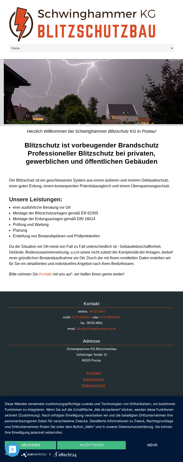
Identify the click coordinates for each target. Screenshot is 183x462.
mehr (152, 445)
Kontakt (46, 274)
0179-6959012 (82, 317)
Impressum (93, 379)
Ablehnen (30, 445)
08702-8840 (97, 311)
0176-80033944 (109, 317)
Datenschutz (93, 385)
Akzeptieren (92, 445)
